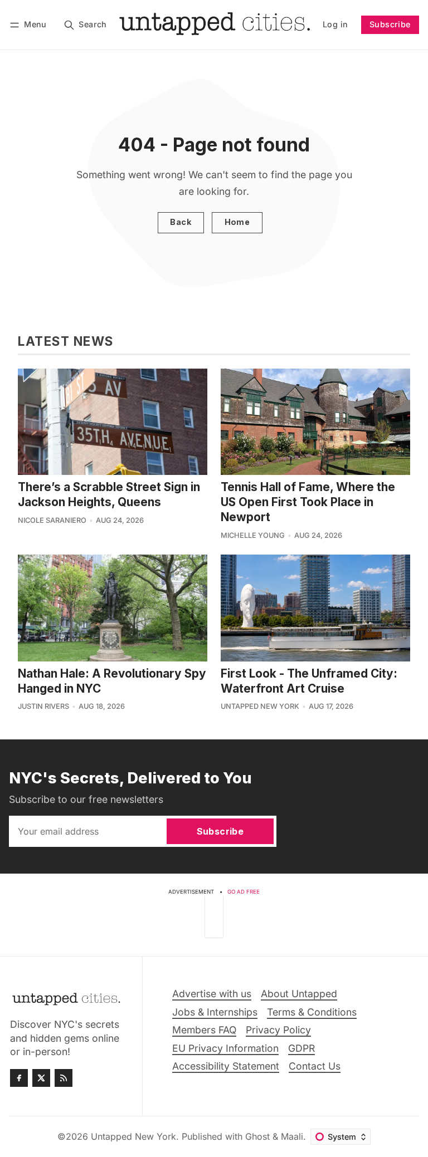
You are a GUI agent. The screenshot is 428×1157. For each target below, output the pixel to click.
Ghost (257, 1136)
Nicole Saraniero (52, 520)
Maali (292, 1136)
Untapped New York (260, 706)
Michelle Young (253, 535)
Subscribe (390, 24)
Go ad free (243, 892)
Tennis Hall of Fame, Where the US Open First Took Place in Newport (308, 502)
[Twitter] (41, 1078)
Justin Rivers (43, 706)
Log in (335, 24)
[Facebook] (19, 1078)
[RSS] (63, 1078)
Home (237, 222)
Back (180, 222)
